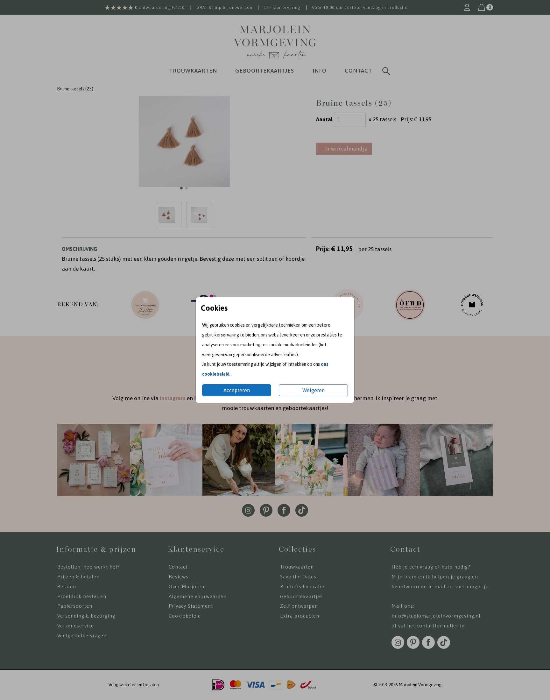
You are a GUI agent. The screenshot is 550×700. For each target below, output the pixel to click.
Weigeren (313, 390)
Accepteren (236, 390)
